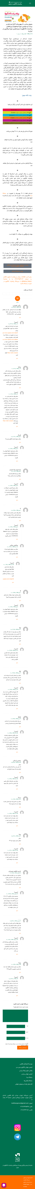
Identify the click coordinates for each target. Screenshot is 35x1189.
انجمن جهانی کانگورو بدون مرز (24, 1067)
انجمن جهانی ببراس (26, 1074)
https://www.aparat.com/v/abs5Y (9, 333)
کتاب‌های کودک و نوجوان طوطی (23, 1084)
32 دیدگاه (23, 34)
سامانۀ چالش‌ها (28, 1081)
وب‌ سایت (26, 1038)
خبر (18, 34)
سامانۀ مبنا (29, 1077)
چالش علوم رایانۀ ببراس (25, 1071)
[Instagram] (4, 1178)
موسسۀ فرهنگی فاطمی (26, 1064)
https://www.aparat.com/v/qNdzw (9, 339)
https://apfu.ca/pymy (13, 353)
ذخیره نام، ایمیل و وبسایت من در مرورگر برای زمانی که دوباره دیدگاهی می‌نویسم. (16, 1044)
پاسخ (20, 317)
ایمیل (26, 1032)
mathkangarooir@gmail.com (20, 1103)
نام (27, 1026)
